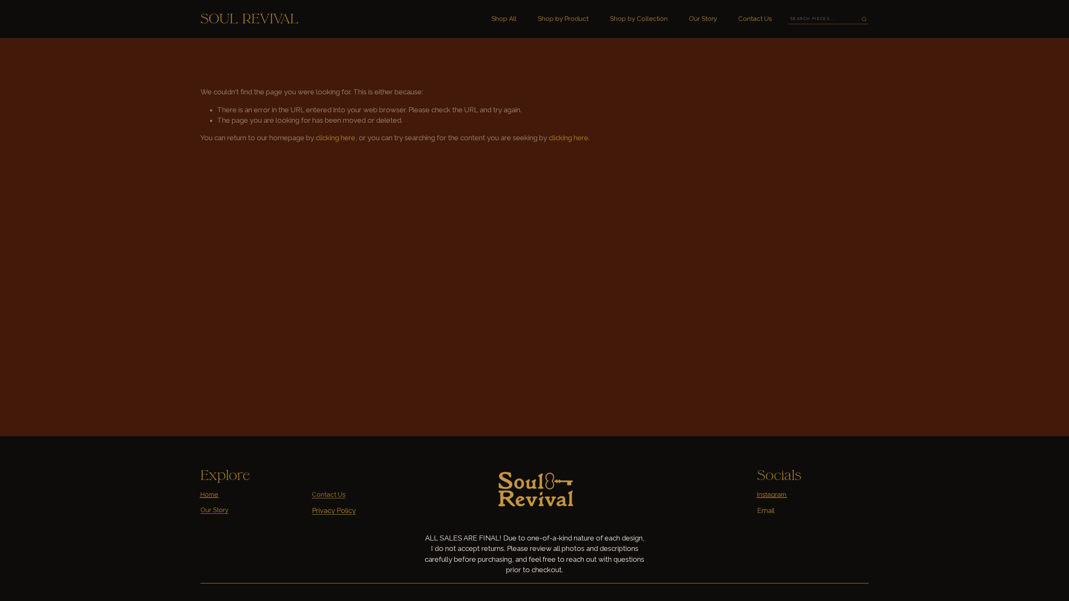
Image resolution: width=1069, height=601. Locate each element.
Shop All (504, 19)
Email (766, 510)
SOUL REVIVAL (249, 19)
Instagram (771, 494)
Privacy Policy (334, 510)
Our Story (703, 19)
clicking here (335, 138)
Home (209, 494)
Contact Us (755, 19)
